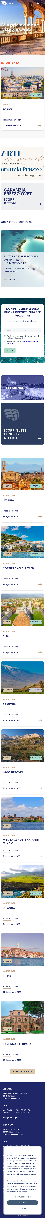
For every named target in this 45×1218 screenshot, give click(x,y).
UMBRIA (8, 500)
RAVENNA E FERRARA (17, 1044)
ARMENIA (9, 704)
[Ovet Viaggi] (8, 3)
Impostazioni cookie (22, 1197)
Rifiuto (22, 1208)
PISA (6, 636)
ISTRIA (7, 976)
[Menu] (42, 3)
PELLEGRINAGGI (15, 388)
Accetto (22, 1203)
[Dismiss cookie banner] (37, 1151)
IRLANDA (9, 908)
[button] (2, 97)
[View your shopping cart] (38, 3)
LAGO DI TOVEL (13, 772)
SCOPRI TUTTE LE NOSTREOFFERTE (15, 434)
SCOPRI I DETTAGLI (11, 201)
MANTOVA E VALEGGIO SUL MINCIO (21, 841)
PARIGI (7, 109)
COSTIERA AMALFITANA (19, 568)
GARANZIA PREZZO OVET (18, 191)
